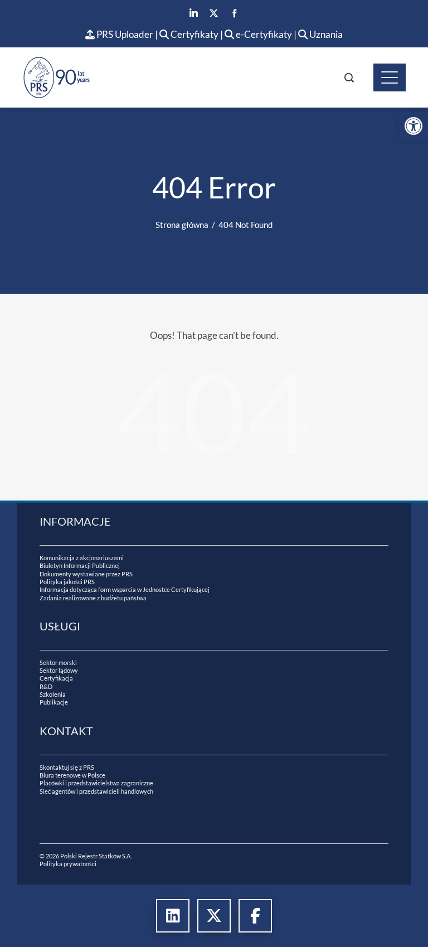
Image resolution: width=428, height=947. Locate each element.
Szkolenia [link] (53, 694)
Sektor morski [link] (58, 662)
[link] (413, 125)
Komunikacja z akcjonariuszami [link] (82, 557)
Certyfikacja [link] (56, 678)
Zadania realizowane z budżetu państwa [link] (93, 597)
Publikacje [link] (54, 702)
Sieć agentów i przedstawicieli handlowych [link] (96, 791)
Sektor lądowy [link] (59, 670)
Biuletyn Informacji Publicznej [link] (80, 565)
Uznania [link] (325, 34)
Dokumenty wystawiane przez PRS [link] (86, 573)
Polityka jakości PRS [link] (67, 581)
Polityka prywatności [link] (68, 863)
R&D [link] (46, 686)
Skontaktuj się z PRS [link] (67, 767)
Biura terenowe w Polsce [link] (72, 775)
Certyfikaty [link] (194, 34)
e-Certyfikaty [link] (263, 34)
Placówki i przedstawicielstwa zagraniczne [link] (96, 782)
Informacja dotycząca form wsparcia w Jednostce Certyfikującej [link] (125, 589)
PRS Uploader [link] (124, 34)
